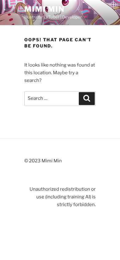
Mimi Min (44, 9)
